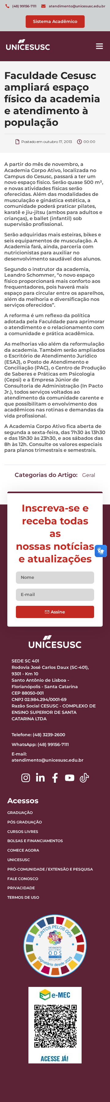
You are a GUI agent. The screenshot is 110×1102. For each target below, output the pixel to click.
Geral (88, 475)
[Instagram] (26, 778)
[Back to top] (90, 1059)
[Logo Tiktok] (84, 778)
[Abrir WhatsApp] (95, 1086)
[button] (99, 46)
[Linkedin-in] (40, 778)
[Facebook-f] (55, 778)
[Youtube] (70, 778)
